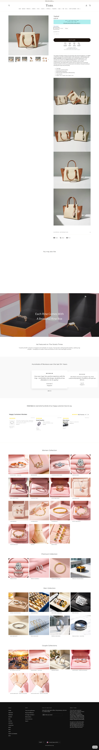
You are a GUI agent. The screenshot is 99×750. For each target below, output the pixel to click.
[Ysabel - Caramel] (9, 283)
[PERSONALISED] (39, 464)
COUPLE (42, 8)
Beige (66, 28)
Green (61, 28)
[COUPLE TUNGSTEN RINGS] (18, 602)
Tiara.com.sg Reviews (30, 710)
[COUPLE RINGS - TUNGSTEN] (18, 464)
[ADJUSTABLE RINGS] (60, 487)
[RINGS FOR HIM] (81, 602)
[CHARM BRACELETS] (18, 533)
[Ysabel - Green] (11, 283)
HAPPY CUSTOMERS (72, 8)
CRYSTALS (48, 8)
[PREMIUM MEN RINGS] (60, 625)
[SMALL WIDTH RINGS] (18, 487)
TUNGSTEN (54, 8)
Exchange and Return (29, 714)
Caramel (56, 28)
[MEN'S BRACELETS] (18, 625)
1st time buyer (67, 420)
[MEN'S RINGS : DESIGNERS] (60, 602)
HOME (20, 8)
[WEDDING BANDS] (60, 659)
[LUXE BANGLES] (60, 510)
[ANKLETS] (39, 533)
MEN (38, 8)
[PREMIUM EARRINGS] (39, 568)
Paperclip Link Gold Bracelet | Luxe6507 (12, 427)
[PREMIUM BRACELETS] (60, 568)
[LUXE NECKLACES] (81, 487)
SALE (66, 8)
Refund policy (28, 716)
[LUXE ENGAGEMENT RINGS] (60, 464)
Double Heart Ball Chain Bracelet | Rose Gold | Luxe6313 (65, 429)
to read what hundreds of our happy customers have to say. (49, 406)
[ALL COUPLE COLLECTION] (18, 659)
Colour (56, 26)
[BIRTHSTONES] (60, 533)
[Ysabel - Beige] (12, 283)
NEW (63, 8)
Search (26, 721)
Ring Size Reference (29, 712)
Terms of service (28, 719)
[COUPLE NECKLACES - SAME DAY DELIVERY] (39, 682)
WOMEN (33, 8)
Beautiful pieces (41, 420)
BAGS (59, 8)
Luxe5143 (38, 427)
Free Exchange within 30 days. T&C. (72, 48)
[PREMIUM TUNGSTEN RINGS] (81, 568)
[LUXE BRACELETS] (39, 510)
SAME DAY (23, 8)
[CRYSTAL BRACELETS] (81, 510)
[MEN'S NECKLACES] (39, 625)
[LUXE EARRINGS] (18, 510)
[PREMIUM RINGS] (81, 464)
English (40, 742)
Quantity (56, 31)
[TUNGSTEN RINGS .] (39, 602)
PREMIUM (28, 8)
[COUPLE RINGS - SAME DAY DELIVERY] (81, 659)
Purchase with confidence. (72, 47)
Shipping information (61, 232)
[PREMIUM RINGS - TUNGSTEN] (81, 625)
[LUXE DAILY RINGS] (39, 487)
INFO (78, 8)
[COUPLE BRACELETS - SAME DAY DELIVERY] (18, 682)
